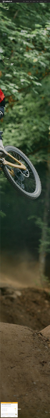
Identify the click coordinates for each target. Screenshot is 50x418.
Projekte (38, 1)
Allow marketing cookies (4, 410)
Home (24, 1)
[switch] (15, 408)
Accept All (15, 416)
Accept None (3, 416)
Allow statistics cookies (4, 409)
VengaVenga (27, 1)
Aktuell (31, 1)
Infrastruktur (34, 1)
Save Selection (9, 416)
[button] (41, 1)
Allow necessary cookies (4, 408)
